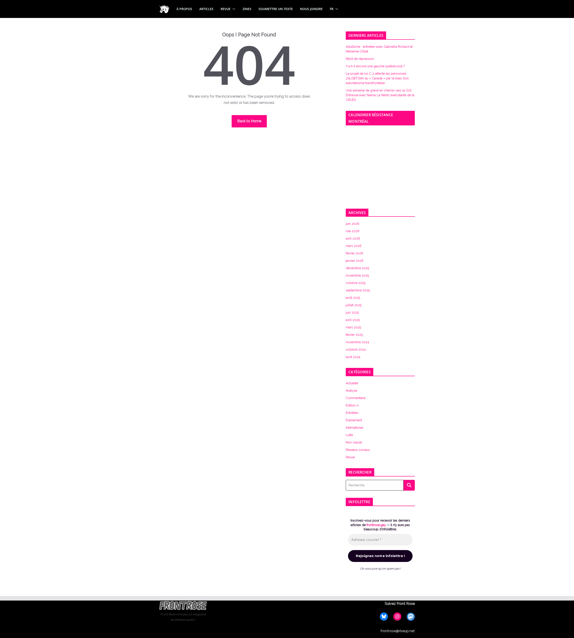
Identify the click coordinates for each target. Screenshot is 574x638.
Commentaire (355, 398)
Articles (206, 9)
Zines (247, 9)
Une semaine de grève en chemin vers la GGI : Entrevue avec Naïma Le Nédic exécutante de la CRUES (380, 95)
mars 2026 (353, 246)
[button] (232, 9)
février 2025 (354, 334)
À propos (184, 9)
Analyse (351, 390)
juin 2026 (352, 223)
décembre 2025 (357, 268)
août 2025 (353, 297)
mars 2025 (353, 327)
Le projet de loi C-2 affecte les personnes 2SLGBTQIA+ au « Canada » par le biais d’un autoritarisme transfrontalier (377, 78)
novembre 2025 (357, 275)
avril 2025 (353, 320)
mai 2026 (352, 231)
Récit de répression (360, 59)
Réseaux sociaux (358, 450)
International (354, 427)
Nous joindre (311, 9)
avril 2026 (353, 238)
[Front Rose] (164, 7)
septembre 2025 (358, 290)
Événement (354, 420)
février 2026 (354, 253)
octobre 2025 (355, 283)
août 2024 (353, 357)
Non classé (354, 442)
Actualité (352, 383)
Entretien (352, 413)
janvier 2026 (354, 260)
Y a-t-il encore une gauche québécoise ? (375, 66)
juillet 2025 (353, 305)
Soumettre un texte (276, 9)
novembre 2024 (357, 342)
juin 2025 (352, 312)
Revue (225, 9)
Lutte (349, 435)
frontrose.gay (376, 525)
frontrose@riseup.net (397, 631)
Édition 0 (352, 405)
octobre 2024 (356, 349)
